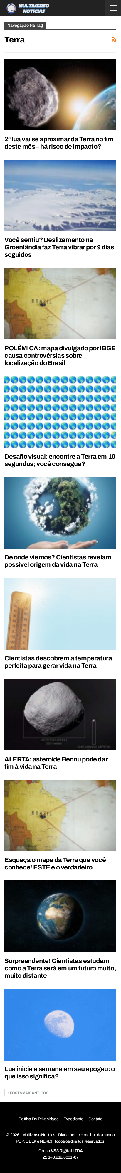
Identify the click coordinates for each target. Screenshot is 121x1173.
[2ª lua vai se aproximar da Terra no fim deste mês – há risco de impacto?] (60, 94)
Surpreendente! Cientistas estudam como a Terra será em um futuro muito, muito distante (60, 968)
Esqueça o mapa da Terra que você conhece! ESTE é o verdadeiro (55, 863)
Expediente (73, 1119)
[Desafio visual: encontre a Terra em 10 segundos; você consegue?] (60, 412)
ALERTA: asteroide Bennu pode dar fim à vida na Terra (55, 763)
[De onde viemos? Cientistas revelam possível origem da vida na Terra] (60, 513)
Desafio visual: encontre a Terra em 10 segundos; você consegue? (59, 460)
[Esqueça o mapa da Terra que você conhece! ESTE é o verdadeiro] (60, 815)
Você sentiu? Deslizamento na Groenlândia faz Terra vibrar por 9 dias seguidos (59, 247)
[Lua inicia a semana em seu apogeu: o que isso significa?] (60, 1025)
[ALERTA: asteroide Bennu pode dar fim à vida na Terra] (60, 714)
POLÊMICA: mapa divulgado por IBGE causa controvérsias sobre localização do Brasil (60, 356)
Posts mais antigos (28, 1093)
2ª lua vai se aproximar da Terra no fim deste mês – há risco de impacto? (58, 143)
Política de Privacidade (38, 1119)
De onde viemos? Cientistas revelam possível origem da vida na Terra (57, 561)
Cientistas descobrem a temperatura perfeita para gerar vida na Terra (58, 662)
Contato (95, 1119)
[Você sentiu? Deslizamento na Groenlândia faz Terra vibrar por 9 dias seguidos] (60, 195)
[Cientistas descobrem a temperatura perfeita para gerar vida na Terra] (60, 614)
